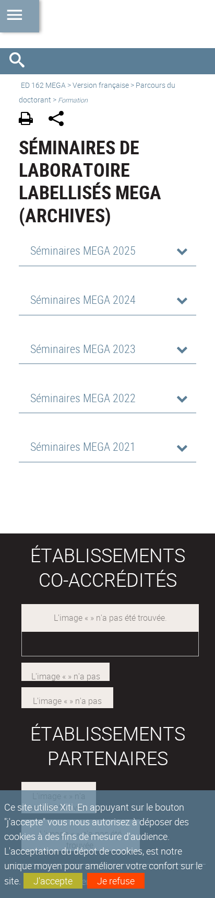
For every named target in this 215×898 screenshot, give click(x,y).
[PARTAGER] (60, 120)
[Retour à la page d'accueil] (107, 24)
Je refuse (116, 880)
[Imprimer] (29, 120)
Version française (101, 85)
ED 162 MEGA (43, 85)
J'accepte (53, 880)
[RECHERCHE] (21, 61)
